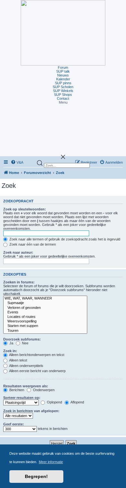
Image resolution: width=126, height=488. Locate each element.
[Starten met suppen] (45, 326)
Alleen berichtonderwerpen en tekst (36, 355)
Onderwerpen (43, 390)
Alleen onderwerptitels (25, 366)
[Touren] (45, 331)
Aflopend (77, 402)
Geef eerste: (13, 424)
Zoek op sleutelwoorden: (24, 209)
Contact (63, 98)
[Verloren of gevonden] (45, 308)
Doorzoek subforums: (22, 339)
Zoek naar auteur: (18, 252)
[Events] (45, 312)
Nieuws (63, 75)
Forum (63, 67)
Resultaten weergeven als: (25, 386)
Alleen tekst (17, 360)
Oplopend (54, 402)
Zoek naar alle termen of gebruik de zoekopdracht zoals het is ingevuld (64, 239)
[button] (63, 102)
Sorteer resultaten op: (21, 398)
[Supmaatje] (45, 303)
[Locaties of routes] (45, 317)
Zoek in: (10, 351)
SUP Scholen (63, 87)
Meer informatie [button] (51, 462)
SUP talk (63, 71)
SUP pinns (63, 83)
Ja (10, 343)
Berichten (16, 390)
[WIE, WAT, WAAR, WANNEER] (45, 298)
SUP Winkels (63, 91)
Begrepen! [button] (36, 476)
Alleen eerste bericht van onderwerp (37, 371)
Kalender (63, 79)
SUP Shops (63, 95)
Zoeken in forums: (19, 282)
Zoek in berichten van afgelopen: (31, 411)
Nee (24, 343)
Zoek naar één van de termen (32, 244)
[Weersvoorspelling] (45, 321)
